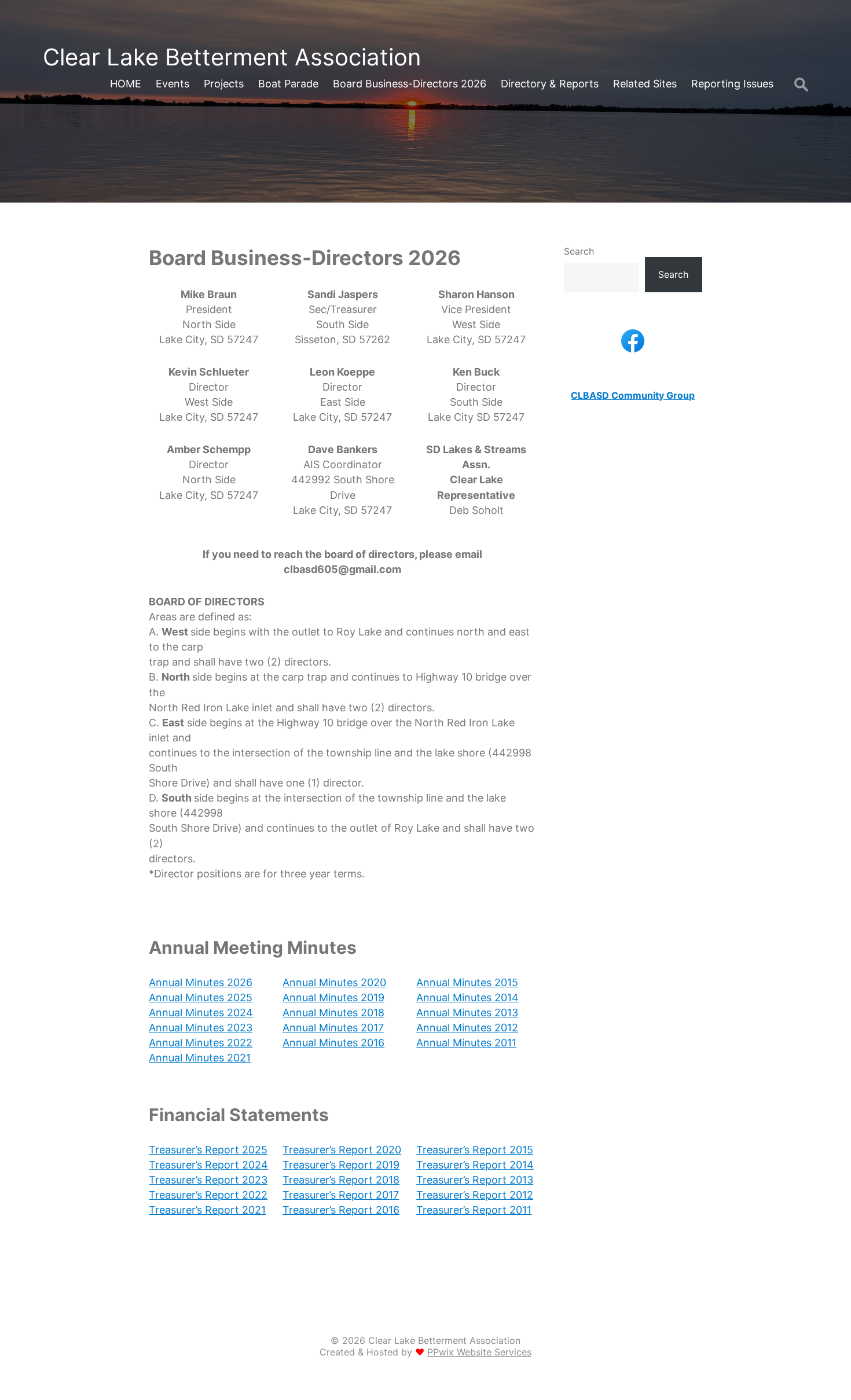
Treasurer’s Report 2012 (474, 1195)
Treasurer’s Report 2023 (208, 1180)
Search (579, 251)
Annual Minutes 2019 (333, 997)
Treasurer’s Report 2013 (474, 1180)
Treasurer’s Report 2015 (474, 1150)
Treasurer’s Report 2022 (208, 1195)
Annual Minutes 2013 (467, 1012)
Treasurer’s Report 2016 (341, 1210)
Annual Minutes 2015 (467, 982)
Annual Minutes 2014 (467, 997)
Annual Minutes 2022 (200, 1043)
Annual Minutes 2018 (333, 1012)
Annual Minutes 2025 (200, 997)
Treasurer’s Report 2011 (473, 1210)
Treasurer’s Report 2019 (341, 1165)
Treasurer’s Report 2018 (341, 1180)
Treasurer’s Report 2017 (341, 1195)
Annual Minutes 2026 (200, 982)
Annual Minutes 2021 (200, 1058)
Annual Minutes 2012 (467, 1027)
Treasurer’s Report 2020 (342, 1150)
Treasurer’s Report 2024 (208, 1165)
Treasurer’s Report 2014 (475, 1165)
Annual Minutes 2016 (333, 1043)
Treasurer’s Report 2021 (207, 1210)
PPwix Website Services (479, 1352)
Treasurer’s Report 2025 (208, 1150)
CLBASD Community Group (633, 395)
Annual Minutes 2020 (334, 982)
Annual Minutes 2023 (200, 1027)
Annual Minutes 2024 (201, 1012)
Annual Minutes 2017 (333, 1027)
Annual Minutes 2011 (466, 1043)
